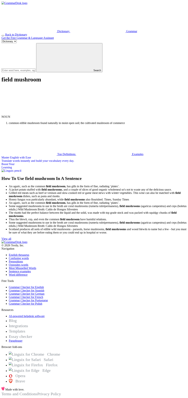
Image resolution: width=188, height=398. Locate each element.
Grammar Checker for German (26, 293)
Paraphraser (15, 340)
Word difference (18, 274)
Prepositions (16, 261)
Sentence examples (20, 271)
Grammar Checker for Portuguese (28, 300)
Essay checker (20, 336)
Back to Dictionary (16, 34)
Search (97, 70)
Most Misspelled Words (22, 268)
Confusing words (19, 258)
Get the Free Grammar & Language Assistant (27, 37)
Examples (137, 154)
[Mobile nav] (2, 35)
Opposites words (18, 264)
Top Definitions (66, 154)
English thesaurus (19, 254)
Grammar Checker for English (26, 287)
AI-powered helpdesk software (27, 316)
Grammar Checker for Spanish (26, 290)
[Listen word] (29, 113)
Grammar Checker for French (26, 297)
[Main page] (14, 3)
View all (6, 238)
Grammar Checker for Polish (25, 303)
